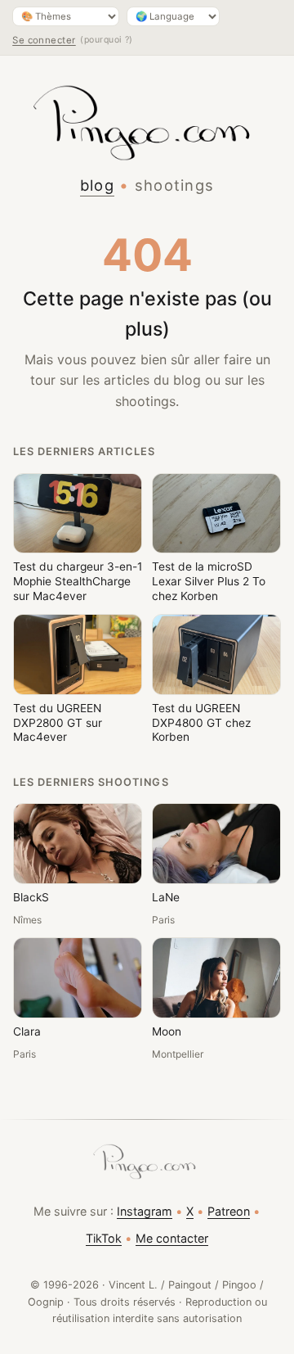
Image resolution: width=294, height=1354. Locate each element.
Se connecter (44, 40)
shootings (175, 185)
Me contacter (172, 1238)
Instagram (144, 1211)
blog (97, 185)
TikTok (104, 1238)
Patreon (228, 1211)
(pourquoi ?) (106, 39)
